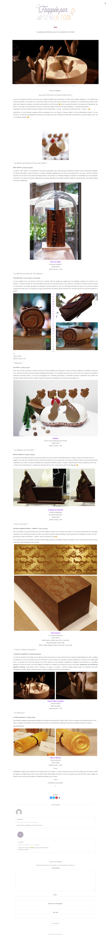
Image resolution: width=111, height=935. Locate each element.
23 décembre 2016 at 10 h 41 (26, 845)
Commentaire (55, 868)
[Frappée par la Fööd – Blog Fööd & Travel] (55, 13)
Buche (55, 85)
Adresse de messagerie (55, 903)
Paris (50, 85)
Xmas (67, 85)
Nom (55, 895)
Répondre (35, 822)
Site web (55, 912)
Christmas (60, 85)
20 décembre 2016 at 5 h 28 (24, 822)
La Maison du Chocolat (55, 510)
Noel (64, 85)
